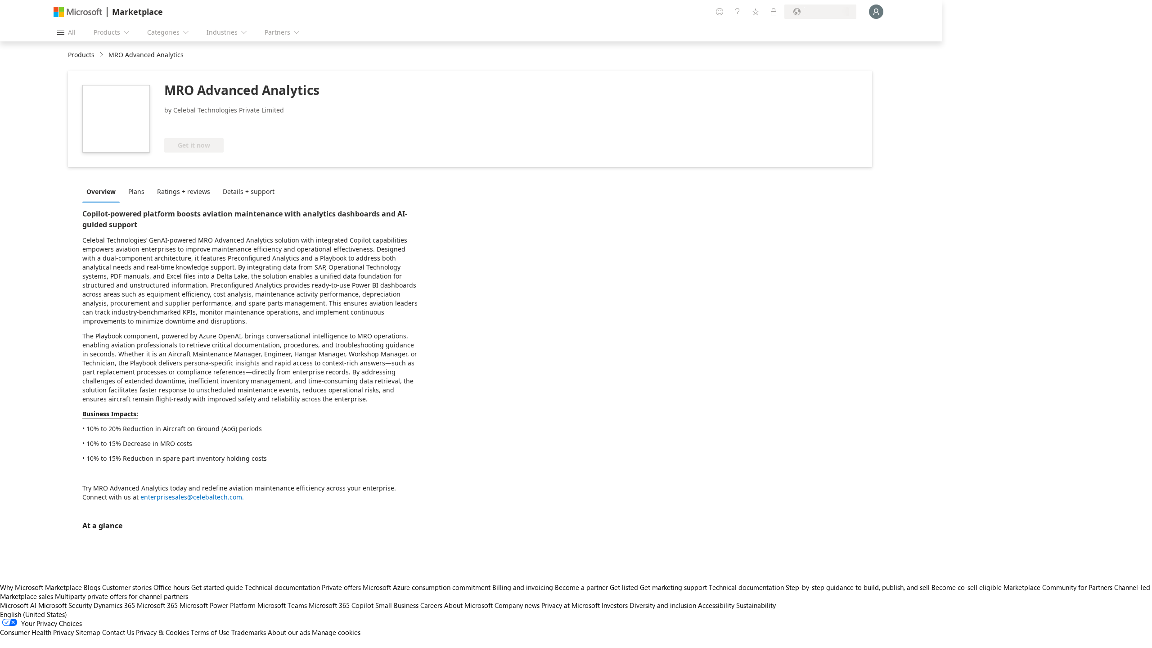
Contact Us (118, 632)
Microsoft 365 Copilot (341, 605)
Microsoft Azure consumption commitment (427, 587)
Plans (136, 191)
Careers (431, 605)
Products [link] (81, 54)
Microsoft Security (65, 605)
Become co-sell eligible (967, 587)
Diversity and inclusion (663, 605)
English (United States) (33, 614)
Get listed (624, 587)
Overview (101, 191)
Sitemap (88, 632)
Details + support (248, 191)
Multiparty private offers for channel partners (121, 596)
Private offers (341, 587)
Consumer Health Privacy (37, 632)
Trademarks (248, 632)
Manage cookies (336, 632)
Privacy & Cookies (162, 632)
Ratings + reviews (183, 191)
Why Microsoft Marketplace (41, 587)
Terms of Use (210, 632)
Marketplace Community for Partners (1058, 587)
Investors (615, 605)
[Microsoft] (78, 12)
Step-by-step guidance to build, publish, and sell (858, 587)
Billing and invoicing (522, 587)
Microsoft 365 (157, 605)
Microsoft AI (18, 605)
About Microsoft (468, 605)
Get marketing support (673, 587)
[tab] (103, 191)
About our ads (289, 632)
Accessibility (716, 605)
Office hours (171, 587)
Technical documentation (282, 587)
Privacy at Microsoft (570, 605)
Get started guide (217, 587)
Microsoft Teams (282, 605)
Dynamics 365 (114, 605)
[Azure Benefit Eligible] (200, 124)
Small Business (396, 605)
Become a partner (581, 587)
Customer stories (127, 587)
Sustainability (756, 605)
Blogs (92, 587)
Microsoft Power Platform (218, 605)
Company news (517, 605)
